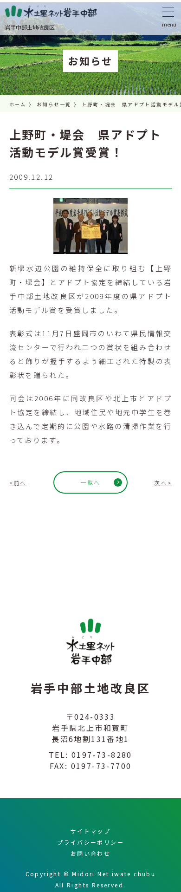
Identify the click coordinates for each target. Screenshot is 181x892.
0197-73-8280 (101, 754)
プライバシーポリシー (90, 842)
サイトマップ (90, 831)
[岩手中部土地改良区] (90, 11)
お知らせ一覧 (54, 104)
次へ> (163, 483)
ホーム (17, 104)
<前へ (18, 483)
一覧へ (90, 482)
